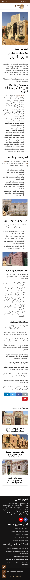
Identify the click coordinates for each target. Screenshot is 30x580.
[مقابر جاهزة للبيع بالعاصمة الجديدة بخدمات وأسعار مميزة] (15, 467)
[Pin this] (25, 399)
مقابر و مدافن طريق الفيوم (21, 529)
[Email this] (25, 394)
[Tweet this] (13, 394)
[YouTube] (21, 519)
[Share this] (19, 394)
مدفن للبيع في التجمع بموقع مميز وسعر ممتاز (15, 430)
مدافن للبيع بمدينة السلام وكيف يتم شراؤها (17, 548)
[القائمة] (28, 6)
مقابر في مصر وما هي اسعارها (21, 556)
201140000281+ (22, 2)
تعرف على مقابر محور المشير (21, 537)
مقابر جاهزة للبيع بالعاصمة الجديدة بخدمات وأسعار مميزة (15, 480)
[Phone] (4, 567)
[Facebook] (6, 1)
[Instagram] (3, 1)
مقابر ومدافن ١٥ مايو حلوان (21, 535)
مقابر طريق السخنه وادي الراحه (20, 540)
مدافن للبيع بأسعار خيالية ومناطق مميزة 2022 (17, 559)
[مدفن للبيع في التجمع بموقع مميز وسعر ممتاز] (15, 418)
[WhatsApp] (4, 576)
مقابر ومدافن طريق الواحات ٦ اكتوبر (19, 532)
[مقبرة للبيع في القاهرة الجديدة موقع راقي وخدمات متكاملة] (15, 441)
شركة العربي (20, 95)
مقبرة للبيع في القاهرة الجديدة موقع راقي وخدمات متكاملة (15, 455)
